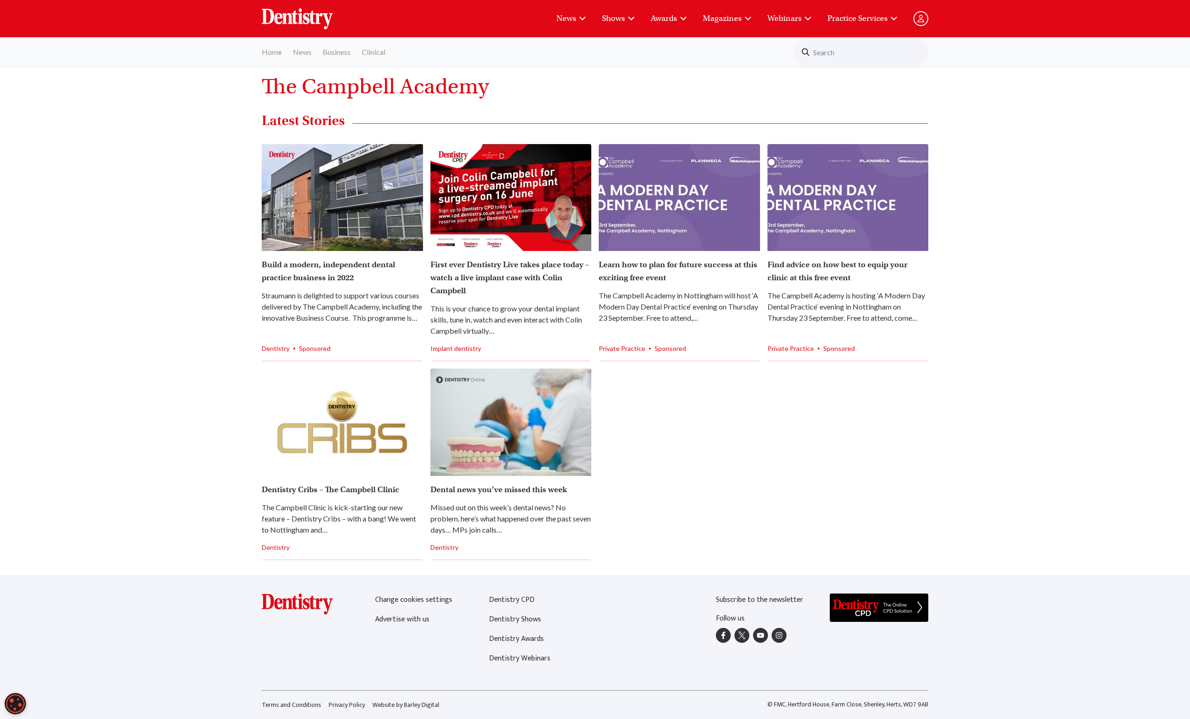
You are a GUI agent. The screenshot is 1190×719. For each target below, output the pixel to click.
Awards (664, 18)
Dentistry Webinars (519, 658)
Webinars (784, 18)
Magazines (722, 18)
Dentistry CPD (512, 600)
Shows (613, 18)
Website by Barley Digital (405, 704)
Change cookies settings (413, 600)
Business (336, 51)
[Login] (920, 18)
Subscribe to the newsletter (759, 600)
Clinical (373, 51)
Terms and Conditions (291, 704)
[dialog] (15, 703)
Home (272, 51)
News (566, 18)
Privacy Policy (347, 704)
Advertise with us (402, 619)
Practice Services (857, 18)
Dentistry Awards (516, 639)
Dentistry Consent (308, 14)
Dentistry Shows (515, 619)
